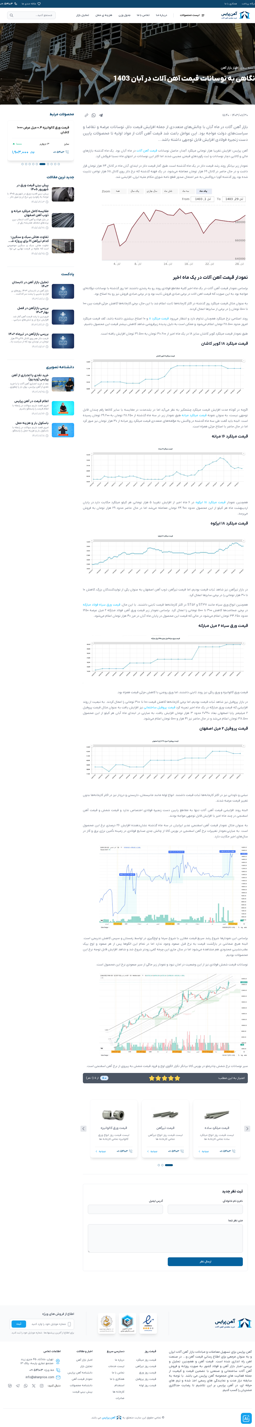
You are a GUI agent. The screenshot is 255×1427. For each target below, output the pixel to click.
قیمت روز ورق (147, 1373)
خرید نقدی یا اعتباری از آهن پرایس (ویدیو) (30, 377)
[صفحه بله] (10, 1386)
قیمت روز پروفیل (145, 1379)
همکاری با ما (231, 3)
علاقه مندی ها (29, 3)
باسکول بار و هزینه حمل (32, 423)
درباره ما (119, 1360)
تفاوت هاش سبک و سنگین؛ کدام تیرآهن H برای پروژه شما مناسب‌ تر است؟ (29, 241)
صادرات (120, 1398)
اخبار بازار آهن (230, 68)
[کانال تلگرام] (18, 1386)
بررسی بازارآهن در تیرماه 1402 (28, 334)
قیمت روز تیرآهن (145, 1366)
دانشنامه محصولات (81, 1385)
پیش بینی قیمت (82, 1392)
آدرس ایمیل (156, 1201)
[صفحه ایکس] (34, 1386)
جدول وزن (124, 15)
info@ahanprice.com (40, 1377)
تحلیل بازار (82, 15)
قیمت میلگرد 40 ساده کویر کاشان (46, 130)
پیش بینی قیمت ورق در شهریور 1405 (33, 187)
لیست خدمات (116, 1366)
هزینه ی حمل (103, 15)
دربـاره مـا (161, 15)
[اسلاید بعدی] (247, 1129)
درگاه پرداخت (248, 3)
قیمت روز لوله (147, 1385)
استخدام (119, 1385)
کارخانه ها (118, 1392)
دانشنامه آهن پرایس (80, 1373)
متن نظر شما (235, 1220)
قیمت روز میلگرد (146, 1360)
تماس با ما (143, 15)
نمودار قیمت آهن (82, 1379)
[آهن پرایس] (210, 1323)
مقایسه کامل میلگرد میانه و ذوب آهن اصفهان (30, 213)
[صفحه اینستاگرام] (42, 1386)
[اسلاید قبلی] (83, 1129)
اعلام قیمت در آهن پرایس (31, 401)
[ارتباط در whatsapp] (26, 1386)
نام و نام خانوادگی (233, 1201)
